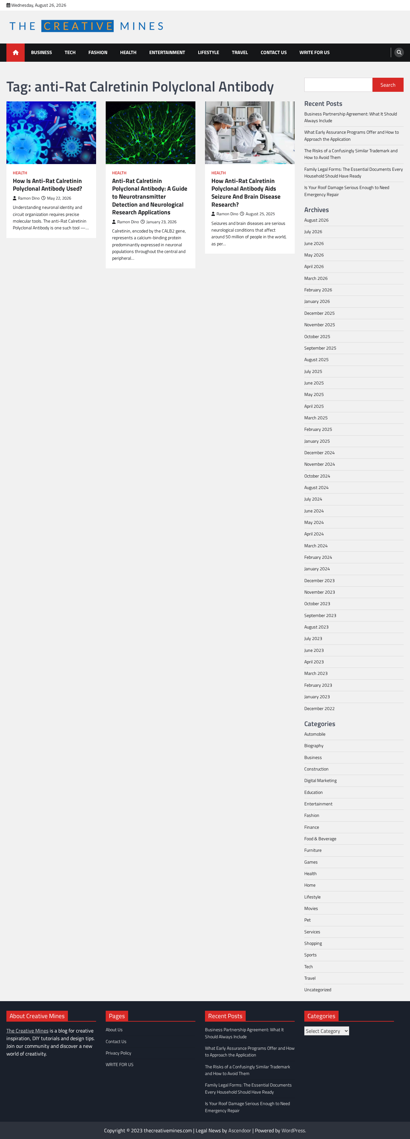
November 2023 (319, 592)
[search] (399, 52)
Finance (311, 827)
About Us (114, 1029)
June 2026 (314, 243)
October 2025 (317, 336)
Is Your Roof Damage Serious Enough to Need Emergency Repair (346, 191)
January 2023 (317, 696)
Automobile (314, 734)
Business (41, 52)
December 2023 (319, 580)
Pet (307, 919)
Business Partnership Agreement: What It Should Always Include (350, 117)
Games (311, 862)
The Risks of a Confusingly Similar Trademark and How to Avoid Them (351, 154)
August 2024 (316, 487)
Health (128, 52)
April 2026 (314, 266)
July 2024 (313, 498)
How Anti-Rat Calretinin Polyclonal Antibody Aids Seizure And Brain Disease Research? (246, 192)
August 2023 (316, 626)
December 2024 (319, 452)
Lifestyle (208, 52)
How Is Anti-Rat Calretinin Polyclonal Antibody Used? (47, 185)
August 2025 (316, 359)
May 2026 (314, 254)
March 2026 (316, 278)
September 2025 (320, 348)
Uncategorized (317, 989)
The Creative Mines (27, 1030)
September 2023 (320, 615)
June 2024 (314, 510)
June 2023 (314, 650)
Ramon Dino (29, 198)
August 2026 (316, 220)
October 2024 (317, 475)
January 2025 (317, 441)
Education (313, 792)
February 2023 (318, 685)
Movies (311, 908)
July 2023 (313, 638)
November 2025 (319, 324)
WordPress (293, 1130)
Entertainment (167, 52)
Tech (70, 52)
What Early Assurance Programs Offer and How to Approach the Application (351, 135)
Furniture (313, 850)
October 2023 (317, 603)
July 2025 (313, 371)
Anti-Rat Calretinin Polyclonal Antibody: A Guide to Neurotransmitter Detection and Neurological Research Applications (149, 196)
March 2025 (316, 417)
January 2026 (317, 301)
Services (312, 931)
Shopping (313, 943)
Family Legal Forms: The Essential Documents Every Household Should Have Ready (353, 172)
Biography (314, 745)
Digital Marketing (320, 780)
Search (388, 85)
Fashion (97, 52)
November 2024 (319, 464)
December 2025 (319, 313)
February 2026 (318, 289)
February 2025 (318, 429)
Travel (240, 52)
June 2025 (314, 382)
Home (310, 885)
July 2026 (313, 231)
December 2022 (319, 708)
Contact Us (274, 52)
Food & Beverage (320, 838)
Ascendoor (239, 1130)
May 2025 (314, 394)
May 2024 (314, 522)
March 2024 (316, 545)
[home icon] (15, 53)
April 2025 (314, 406)
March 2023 (316, 673)
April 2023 (314, 661)
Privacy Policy (118, 1052)
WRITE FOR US (314, 52)
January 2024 (317, 568)
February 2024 (318, 557)
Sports (310, 954)
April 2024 (314, 533)
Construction (316, 768)
